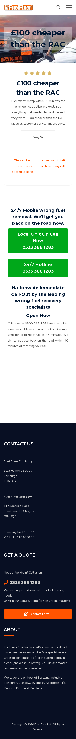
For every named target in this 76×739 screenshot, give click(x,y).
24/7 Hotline (38, 268)
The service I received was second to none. (23, 166)
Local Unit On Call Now (38, 240)
